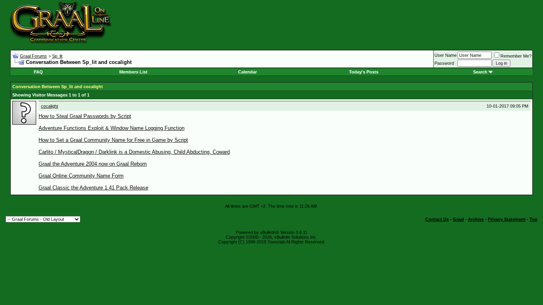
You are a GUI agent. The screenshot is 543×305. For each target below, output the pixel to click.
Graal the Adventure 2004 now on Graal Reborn (93, 164)
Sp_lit (57, 56)
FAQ (38, 71)
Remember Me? (515, 56)
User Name (445, 55)
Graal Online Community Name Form (81, 176)
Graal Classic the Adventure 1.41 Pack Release (93, 188)
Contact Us (437, 219)
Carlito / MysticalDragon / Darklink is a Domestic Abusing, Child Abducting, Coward (134, 152)
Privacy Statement (507, 219)
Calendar (247, 71)
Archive (476, 219)
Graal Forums (33, 56)
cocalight (49, 106)
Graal (458, 219)
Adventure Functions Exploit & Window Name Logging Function (111, 128)
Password (444, 63)
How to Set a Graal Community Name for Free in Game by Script (113, 140)
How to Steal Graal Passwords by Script (85, 116)
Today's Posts (363, 71)
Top (533, 219)
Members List (133, 71)
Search (480, 71)
